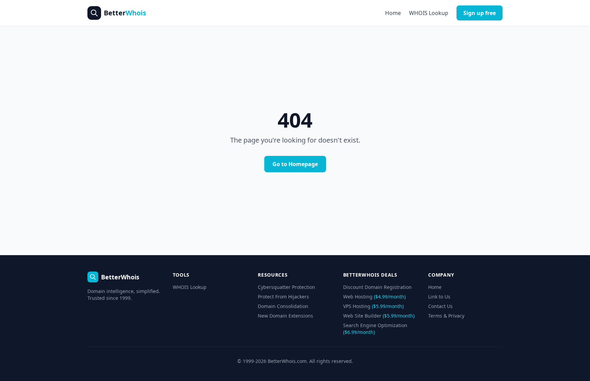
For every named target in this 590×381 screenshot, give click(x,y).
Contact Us (440, 306)
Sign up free (479, 13)
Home (393, 13)
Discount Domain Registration (377, 287)
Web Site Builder (379, 315)
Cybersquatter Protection (286, 287)
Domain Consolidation (283, 306)
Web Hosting (374, 296)
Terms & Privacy (446, 315)
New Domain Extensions (285, 315)
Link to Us (439, 296)
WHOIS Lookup (428, 13)
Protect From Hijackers (283, 296)
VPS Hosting (373, 306)
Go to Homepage (295, 164)
